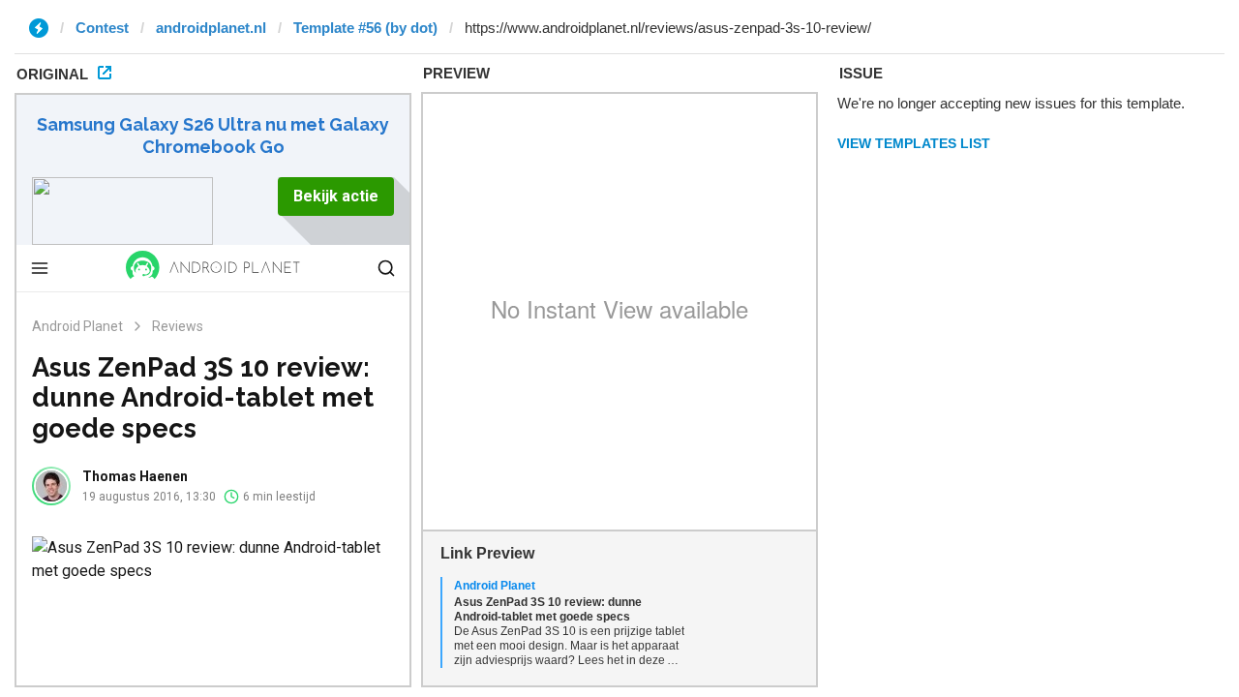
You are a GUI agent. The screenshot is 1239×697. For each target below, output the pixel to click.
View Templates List (913, 143)
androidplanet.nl (211, 27)
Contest (102, 27)
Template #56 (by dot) (365, 27)
